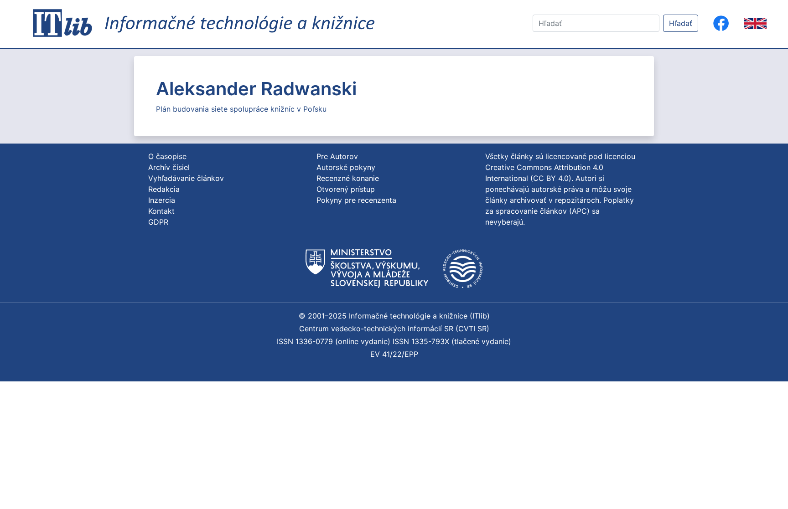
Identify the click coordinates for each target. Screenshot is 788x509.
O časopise (167, 156)
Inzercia (161, 200)
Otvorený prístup (345, 189)
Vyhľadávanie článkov (186, 178)
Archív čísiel (169, 167)
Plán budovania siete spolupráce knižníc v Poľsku (241, 108)
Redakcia (164, 189)
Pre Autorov (337, 156)
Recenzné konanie (347, 178)
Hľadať (680, 23)
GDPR (158, 221)
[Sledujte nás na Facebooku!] (720, 23)
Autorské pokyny (345, 167)
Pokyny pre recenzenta (356, 200)
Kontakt (161, 211)
